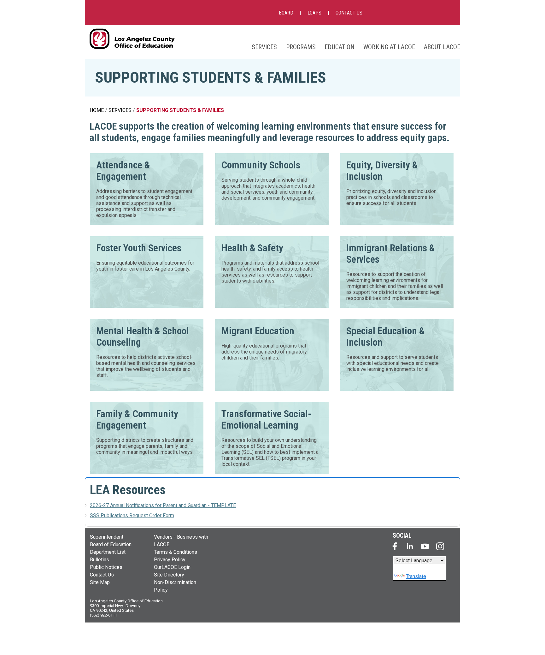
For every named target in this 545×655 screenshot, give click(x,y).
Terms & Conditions (175, 552)
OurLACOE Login (172, 567)
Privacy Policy (169, 560)
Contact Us (102, 575)
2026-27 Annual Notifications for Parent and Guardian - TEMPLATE (163, 505)
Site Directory (169, 575)
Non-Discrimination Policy (175, 586)
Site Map (100, 582)
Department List (108, 552)
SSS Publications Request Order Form (132, 515)
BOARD (286, 13)
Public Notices (106, 567)
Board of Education (111, 544)
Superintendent (106, 537)
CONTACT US (349, 13)
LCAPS (314, 13)
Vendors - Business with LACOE (181, 540)
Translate (416, 576)
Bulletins (99, 560)
